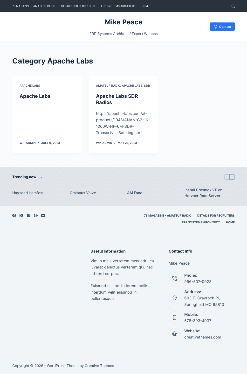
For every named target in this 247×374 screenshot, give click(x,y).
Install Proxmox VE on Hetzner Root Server (203, 193)
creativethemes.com (202, 337)
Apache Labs (30, 85)
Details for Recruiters (78, 6)
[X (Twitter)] (21, 215)
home (146, 6)
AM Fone (134, 193)
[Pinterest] (36, 215)
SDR (147, 85)
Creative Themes (99, 365)
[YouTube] (43, 215)
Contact (225, 26)
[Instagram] (28, 215)
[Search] (233, 6)
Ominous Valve (83, 193)
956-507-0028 (198, 281)
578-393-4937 (197, 320)
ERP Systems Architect (118, 6)
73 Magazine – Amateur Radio (33, 6)
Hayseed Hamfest (28, 193)
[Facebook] (14, 215)
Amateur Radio (108, 85)
